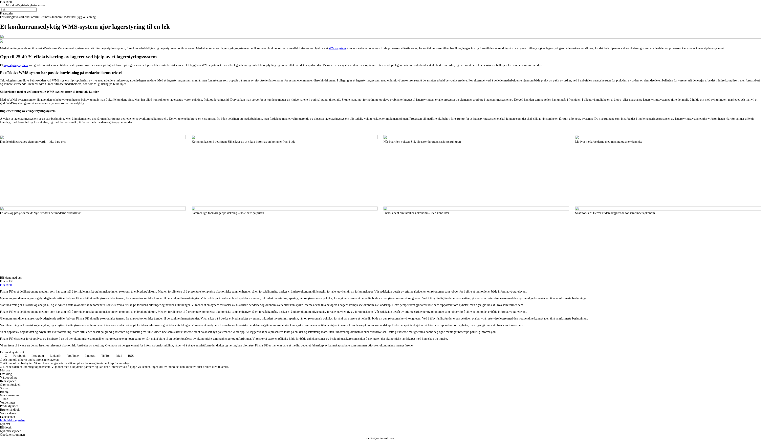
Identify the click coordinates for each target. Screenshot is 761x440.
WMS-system (337, 48)
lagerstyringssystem (16, 65)
